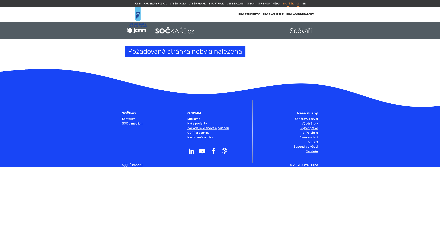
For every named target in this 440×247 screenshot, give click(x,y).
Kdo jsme (193, 119)
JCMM (137, 3)
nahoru (137, 165)
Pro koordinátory (300, 14)
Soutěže (288, 3)
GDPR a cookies (198, 133)
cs (298, 3)
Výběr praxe (197, 3)
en (304, 3)
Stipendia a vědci (268, 3)
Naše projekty (197, 123)
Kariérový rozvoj (155, 3)
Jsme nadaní (235, 3)
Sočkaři (301, 31)
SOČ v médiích (132, 123)
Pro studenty (249, 14)
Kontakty (128, 119)
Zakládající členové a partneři (208, 128)
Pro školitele (273, 14)
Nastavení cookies (200, 137)
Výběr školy (178, 3)
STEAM (250, 3)
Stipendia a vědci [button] (306, 147)
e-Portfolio (216, 3)
